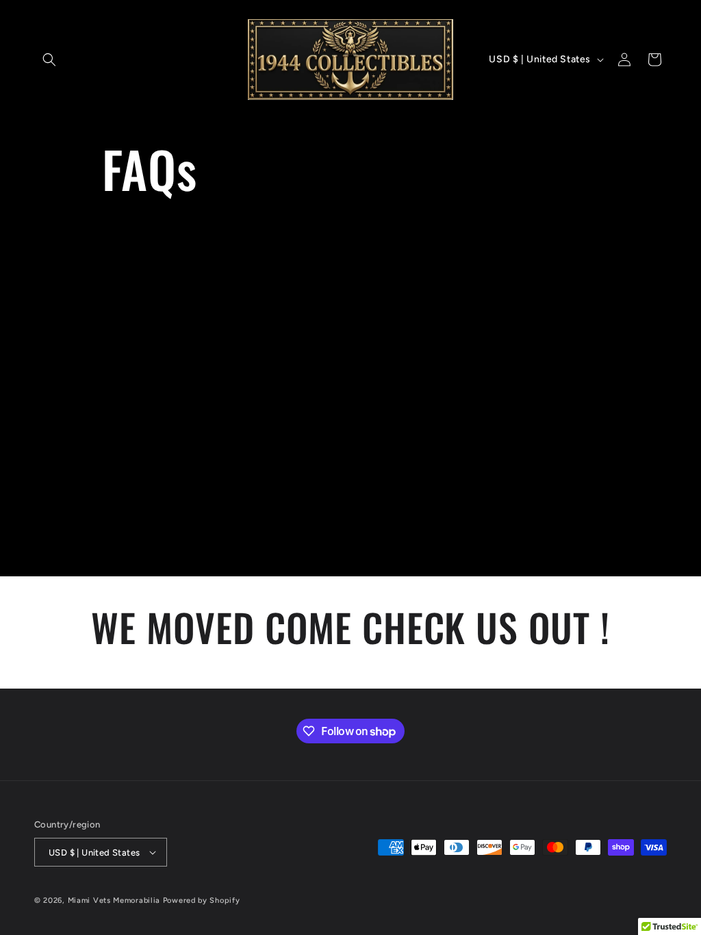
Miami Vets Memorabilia (114, 900)
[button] (49, 59)
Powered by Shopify (201, 900)
